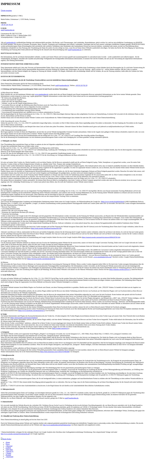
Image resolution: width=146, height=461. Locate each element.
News (8, 444)
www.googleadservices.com (102, 257)
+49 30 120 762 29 (7, 25)
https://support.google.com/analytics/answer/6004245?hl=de (101, 237)
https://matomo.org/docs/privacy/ (120, 269)
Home (8, 442)
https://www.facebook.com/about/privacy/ (31, 310)
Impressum (9, 457)
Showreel (9, 446)
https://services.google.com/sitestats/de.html (41, 259)
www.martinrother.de (41, 94)
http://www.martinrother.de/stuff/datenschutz (57, 425)
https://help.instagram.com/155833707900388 (54, 352)
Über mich (9, 449)
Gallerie (8, 448)
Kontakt (8, 455)
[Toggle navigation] (1, 437)
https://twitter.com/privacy (60, 328)
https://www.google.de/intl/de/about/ (112, 201)
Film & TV (9, 451)
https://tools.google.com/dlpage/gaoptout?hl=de (46, 228)
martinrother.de (11, 42)
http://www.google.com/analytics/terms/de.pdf (15, 434)
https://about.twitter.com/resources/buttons (24, 318)
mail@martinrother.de (7, 30)
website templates (6, 10)
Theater (8, 453)
